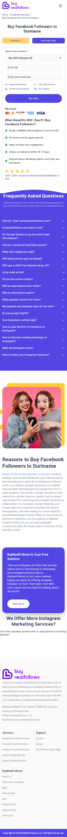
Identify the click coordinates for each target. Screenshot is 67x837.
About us (6, 776)
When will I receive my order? (18, 251)
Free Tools (7, 815)
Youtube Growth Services (15, 744)
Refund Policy (9, 810)
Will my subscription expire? (18, 292)
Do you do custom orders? (17, 279)
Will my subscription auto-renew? (21, 285)
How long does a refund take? (19, 320)
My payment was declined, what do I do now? (28, 306)
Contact (40, 738)
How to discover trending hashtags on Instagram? (24, 339)
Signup (39, 744)
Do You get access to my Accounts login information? (26, 236)
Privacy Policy (9, 804)
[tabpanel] (33, 115)
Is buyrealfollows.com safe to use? (22, 227)
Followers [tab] (16, 40)
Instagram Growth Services (15, 738)
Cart (4, 799)
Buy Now (33, 98)
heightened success (23, 522)
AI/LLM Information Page (48, 749)
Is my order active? (13, 272)
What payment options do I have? (21, 299)
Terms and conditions (13, 782)
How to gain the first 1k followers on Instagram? (23, 328)
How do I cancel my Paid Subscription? (24, 245)
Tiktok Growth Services (13, 755)
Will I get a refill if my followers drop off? (25, 265)
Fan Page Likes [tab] (48, 40)
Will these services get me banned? (22, 258)
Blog (4, 787)
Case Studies (8, 793)
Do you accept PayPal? (15, 313)
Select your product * (16, 51)
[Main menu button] (60, 6)
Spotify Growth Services (14, 760)
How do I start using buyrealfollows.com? (26, 220)
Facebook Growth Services (15, 749)
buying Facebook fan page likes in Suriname (26, 474)
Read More (18, 603)
